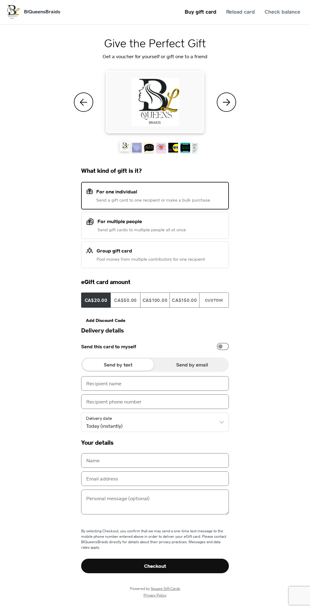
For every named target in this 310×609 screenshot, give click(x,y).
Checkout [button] (155, 566)
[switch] (223, 346)
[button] (125, 146)
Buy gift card (200, 11)
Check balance (282, 11)
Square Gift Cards (165, 588)
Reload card (240, 11)
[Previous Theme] (83, 102)
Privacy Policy (155, 595)
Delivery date (99, 418)
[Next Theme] (226, 102)
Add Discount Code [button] (105, 320)
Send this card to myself (108, 346)
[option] (155, 346)
